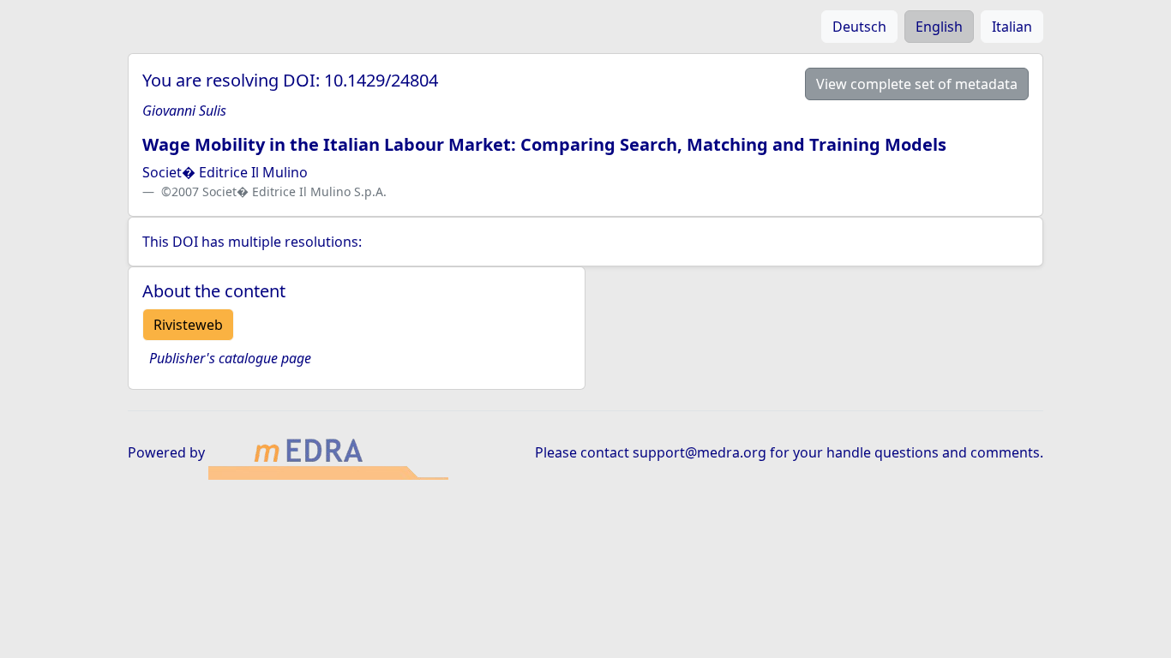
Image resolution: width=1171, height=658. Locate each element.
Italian (1012, 26)
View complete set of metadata (917, 84)
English (939, 26)
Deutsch (859, 26)
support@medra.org (699, 452)
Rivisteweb (188, 324)
